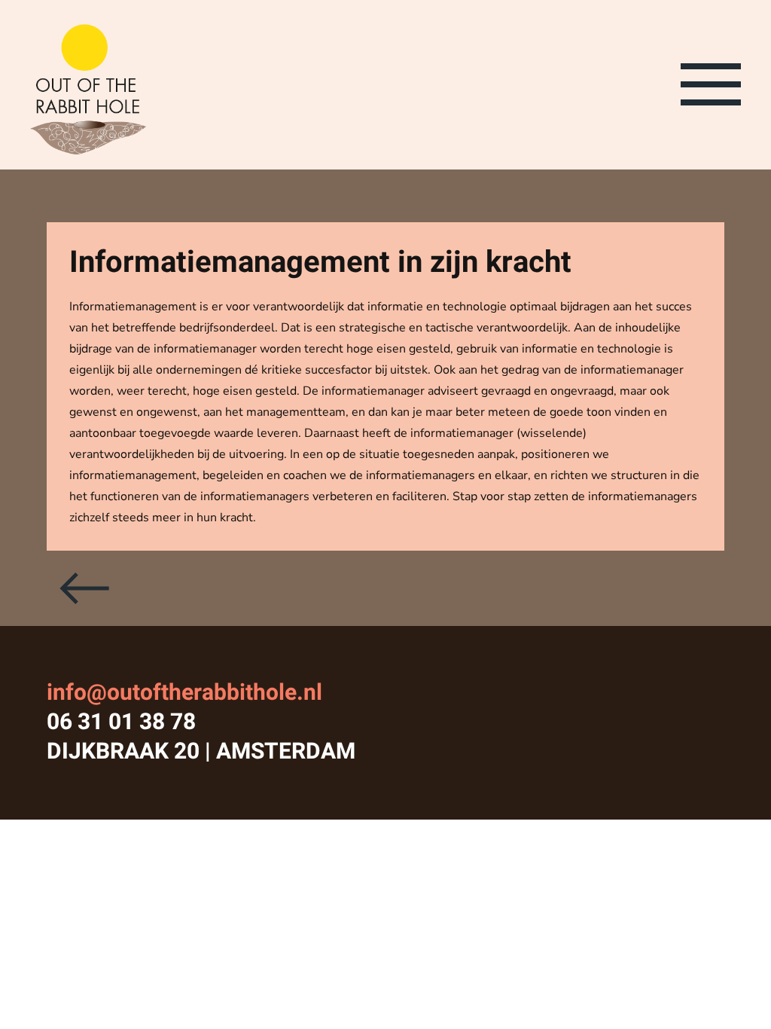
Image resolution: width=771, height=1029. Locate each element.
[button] (711, 83)
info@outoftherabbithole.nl (184, 693)
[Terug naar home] (88, 84)
